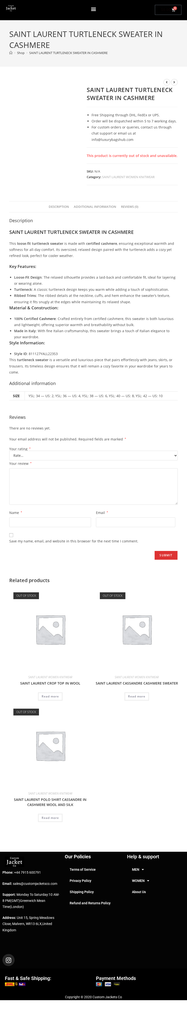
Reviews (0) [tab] (129, 207)
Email (102, 512)
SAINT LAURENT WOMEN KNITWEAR (128, 177)
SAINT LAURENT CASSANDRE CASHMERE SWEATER (137, 683)
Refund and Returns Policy (90, 903)
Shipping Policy (82, 892)
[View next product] (174, 82)
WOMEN (138, 881)
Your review (20, 463)
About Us (139, 892)
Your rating (20, 449)
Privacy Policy (80, 881)
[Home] (10, 53)
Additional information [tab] (95, 207)
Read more (50, 696)
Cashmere (47, 318)
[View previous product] (166, 82)
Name (15, 512)
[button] (94, 9)
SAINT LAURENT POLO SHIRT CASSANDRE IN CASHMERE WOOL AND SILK (50, 802)
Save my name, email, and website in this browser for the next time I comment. (73, 541)
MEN (135, 869)
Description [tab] (59, 207)
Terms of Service (83, 869)
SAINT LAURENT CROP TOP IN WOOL (50, 683)
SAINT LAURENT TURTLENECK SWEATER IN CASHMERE (68, 53)
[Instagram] (8, 960)
